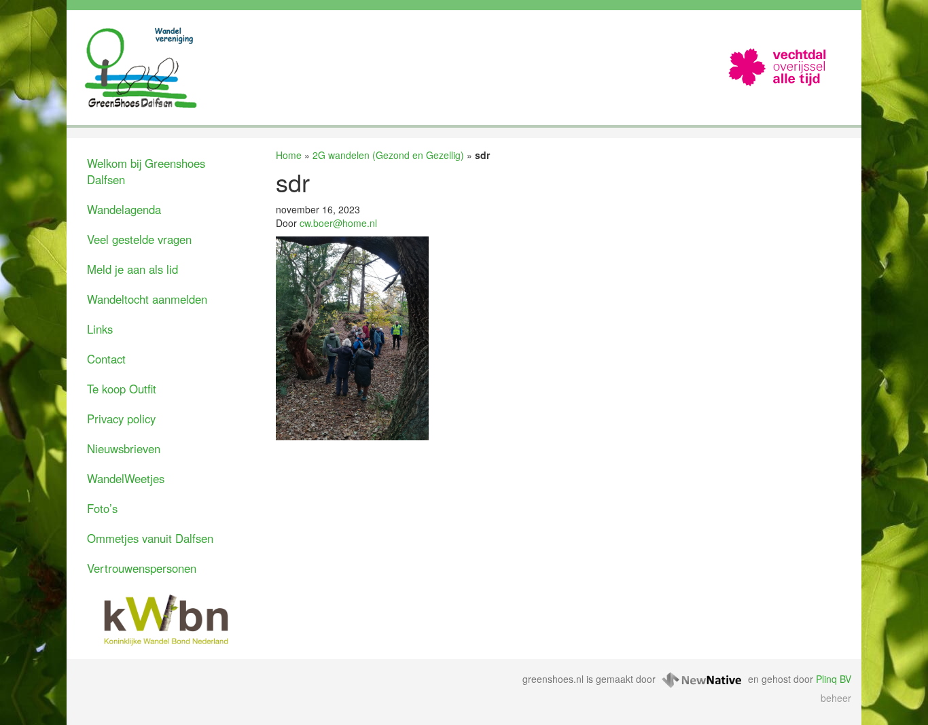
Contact (106, 359)
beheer (836, 698)
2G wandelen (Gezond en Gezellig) (388, 155)
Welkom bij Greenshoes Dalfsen (146, 171)
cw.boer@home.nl (338, 223)
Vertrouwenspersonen (141, 568)
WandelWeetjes (125, 478)
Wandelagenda (124, 209)
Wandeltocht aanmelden (147, 299)
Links (100, 329)
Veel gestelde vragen (139, 239)
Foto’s (102, 508)
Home (289, 155)
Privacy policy (121, 418)
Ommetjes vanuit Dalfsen (150, 538)
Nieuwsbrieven (123, 448)
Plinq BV (833, 679)
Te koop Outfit (121, 389)
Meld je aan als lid (132, 269)
